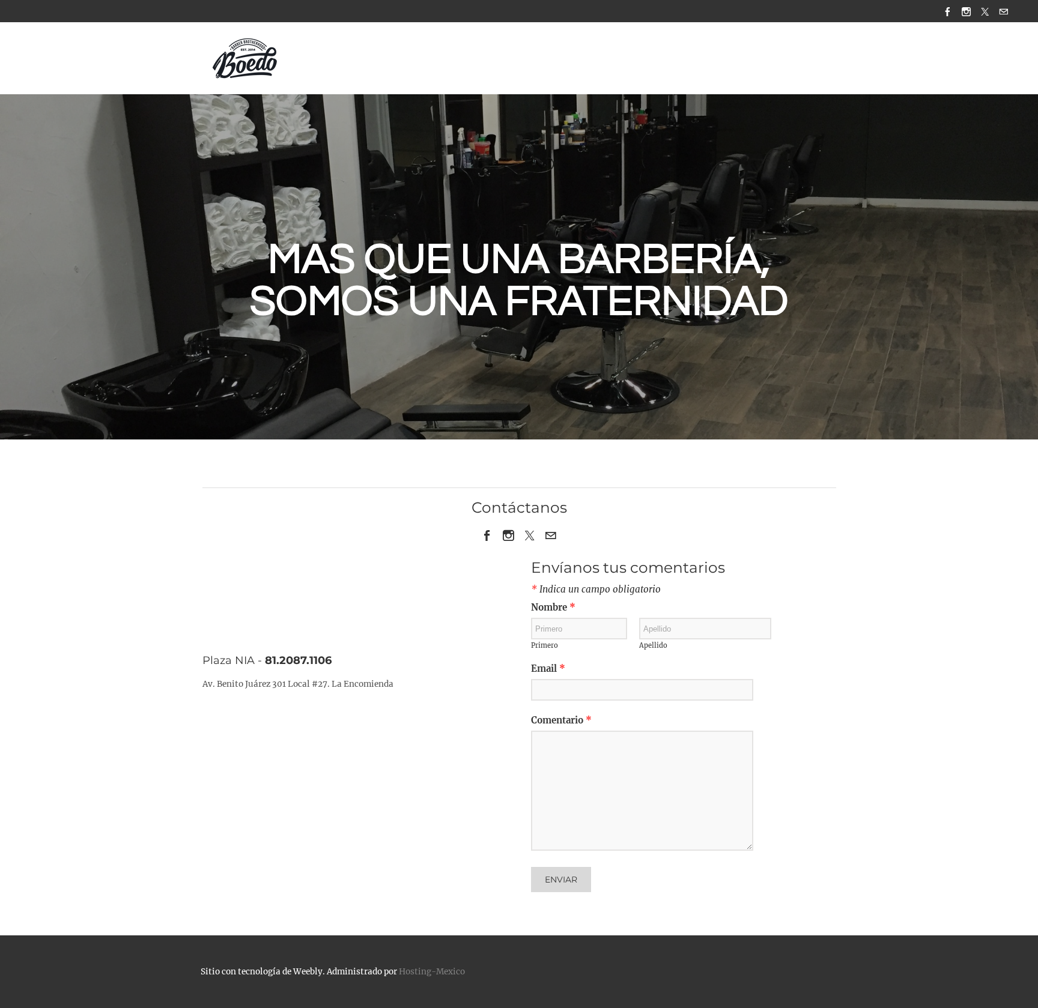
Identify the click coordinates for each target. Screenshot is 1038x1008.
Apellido (653, 646)
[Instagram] (966, 11)
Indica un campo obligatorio (596, 590)
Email (548, 669)
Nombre (553, 608)
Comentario (561, 721)
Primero (544, 646)
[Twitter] (984, 11)
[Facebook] (947, 11)
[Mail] (1003, 11)
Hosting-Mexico (432, 972)
